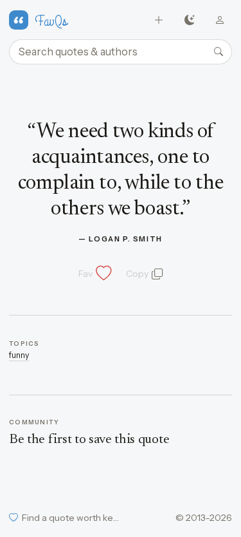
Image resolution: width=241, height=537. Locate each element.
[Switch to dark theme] (189, 20)
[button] (94, 273)
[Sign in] (220, 20)
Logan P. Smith (125, 238)
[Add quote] (159, 20)
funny (19, 355)
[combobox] (120, 52)
